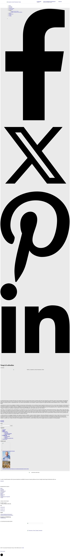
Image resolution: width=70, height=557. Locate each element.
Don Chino (6, 432)
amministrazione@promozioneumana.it (6, 515)
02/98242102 (2, 510)
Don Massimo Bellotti (8, 433)
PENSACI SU (4, 431)
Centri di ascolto (11, 8)
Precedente (2, 420)
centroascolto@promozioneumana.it (6, 514)
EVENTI (4, 429)
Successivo (2, 421)
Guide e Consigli (7, 434)
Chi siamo (10, 6)
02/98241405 (2, 507)
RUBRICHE (4, 435)
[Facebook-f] (1, 483)
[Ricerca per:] (5, 425)
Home (10, 5)
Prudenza (6, 437)
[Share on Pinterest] (35, 282)
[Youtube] (4, 483)
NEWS (3, 430)
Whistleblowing (3, 517)
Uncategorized (4, 439)
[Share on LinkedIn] (35, 362)
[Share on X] (35, 189)
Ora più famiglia (7, 436)
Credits (23, 547)
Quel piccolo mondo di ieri (9, 438)
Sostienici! (60, 1)
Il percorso (10, 7)
